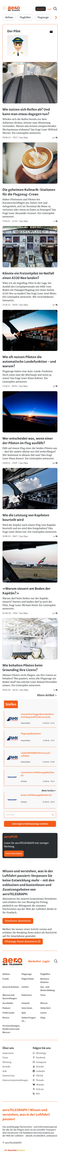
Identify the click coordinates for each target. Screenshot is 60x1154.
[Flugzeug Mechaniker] (30, 739)
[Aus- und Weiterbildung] (49, 988)
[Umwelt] (30, 1003)
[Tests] (49, 996)
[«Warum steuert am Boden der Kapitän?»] (30, 578)
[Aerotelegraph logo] (14, 8)
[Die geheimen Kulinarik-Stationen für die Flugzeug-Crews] (30, 182)
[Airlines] (11, 974)
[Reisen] (11, 1019)
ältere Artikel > (47, 695)
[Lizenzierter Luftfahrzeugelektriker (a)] (30, 777)
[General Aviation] (11, 988)
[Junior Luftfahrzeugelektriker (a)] (30, 800)
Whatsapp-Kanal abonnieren (21, 941)
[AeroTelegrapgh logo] (12, 961)
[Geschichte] (11, 1003)
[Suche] (56, 961)
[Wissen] (49, 1003)
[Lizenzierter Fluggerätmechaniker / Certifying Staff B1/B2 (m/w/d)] (30, 719)
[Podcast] (11, 1008)
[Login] (46, 962)
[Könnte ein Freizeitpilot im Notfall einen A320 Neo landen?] (30, 266)
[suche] (55, 8)
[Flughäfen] (49, 974)
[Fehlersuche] (11, 1012)
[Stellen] (30, 988)
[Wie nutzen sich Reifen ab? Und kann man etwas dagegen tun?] (30, 100)
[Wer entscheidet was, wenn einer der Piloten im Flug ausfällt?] (30, 428)
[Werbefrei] (34, 962)
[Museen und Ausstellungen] (11, 996)
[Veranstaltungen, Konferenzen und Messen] (11, 1029)
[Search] (53, 815)
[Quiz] (30, 1012)
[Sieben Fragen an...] (30, 1019)
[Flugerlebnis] (30, 980)
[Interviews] (30, 1008)
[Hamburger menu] (4, 9)
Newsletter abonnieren (18, 920)
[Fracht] (11, 980)
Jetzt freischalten (14, 853)
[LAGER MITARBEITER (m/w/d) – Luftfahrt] (30, 758)
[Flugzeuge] (30, 974)
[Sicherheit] (49, 1008)
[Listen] (49, 1012)
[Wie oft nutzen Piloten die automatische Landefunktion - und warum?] (30, 349)
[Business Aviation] (49, 980)
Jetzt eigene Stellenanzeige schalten (30, 824)
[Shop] (49, 1019)
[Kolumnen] (30, 996)
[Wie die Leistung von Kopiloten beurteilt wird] (30, 503)
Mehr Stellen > (49, 790)
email (51, 31)
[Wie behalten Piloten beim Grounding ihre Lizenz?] (30, 655)
